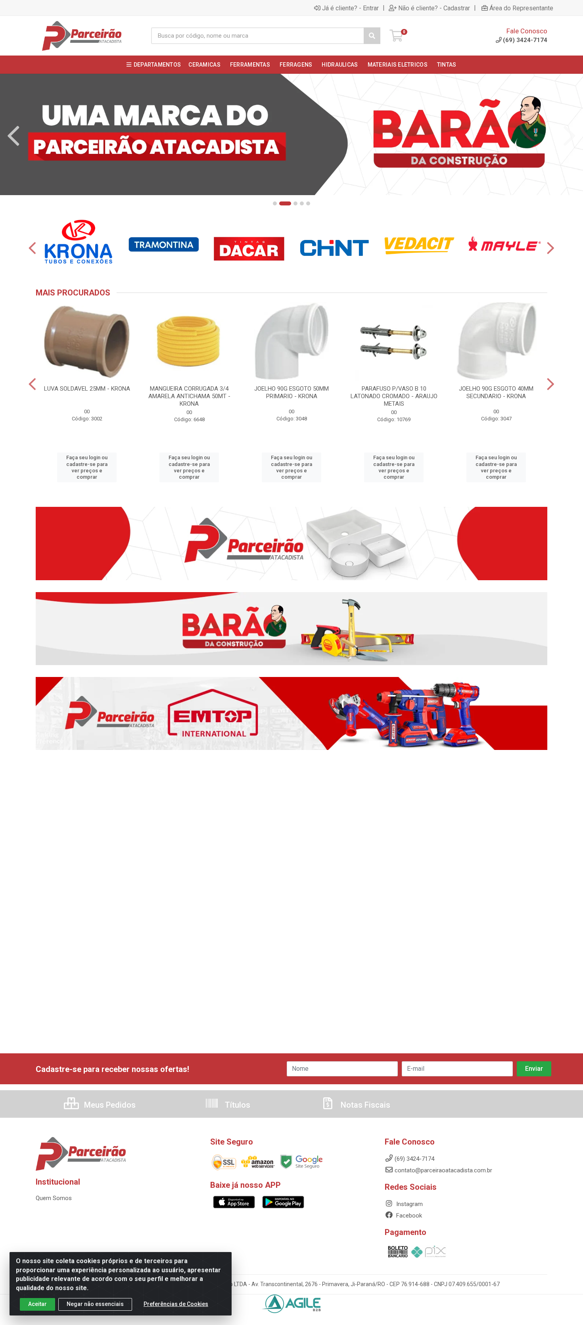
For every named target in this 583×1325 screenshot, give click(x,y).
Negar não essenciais (95, 1304)
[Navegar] (13, 136)
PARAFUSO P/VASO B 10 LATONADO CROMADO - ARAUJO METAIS (394, 396)
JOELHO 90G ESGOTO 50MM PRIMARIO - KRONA (291, 392)
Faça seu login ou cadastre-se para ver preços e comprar (86, 467)
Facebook (408, 1215)
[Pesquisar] (372, 35)
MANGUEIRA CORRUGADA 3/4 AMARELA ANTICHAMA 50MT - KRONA (189, 396)
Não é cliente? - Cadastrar (434, 8)
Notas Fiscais (364, 1105)
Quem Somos (54, 1198)
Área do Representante (521, 8)
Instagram (409, 1204)
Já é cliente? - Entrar (350, 8)
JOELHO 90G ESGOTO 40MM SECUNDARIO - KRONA (496, 392)
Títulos (236, 1105)
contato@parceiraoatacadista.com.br (443, 1170)
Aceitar (37, 1304)
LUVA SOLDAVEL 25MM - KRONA (87, 388)
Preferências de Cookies (176, 1304)
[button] (275, 203)
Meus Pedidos (109, 1105)
